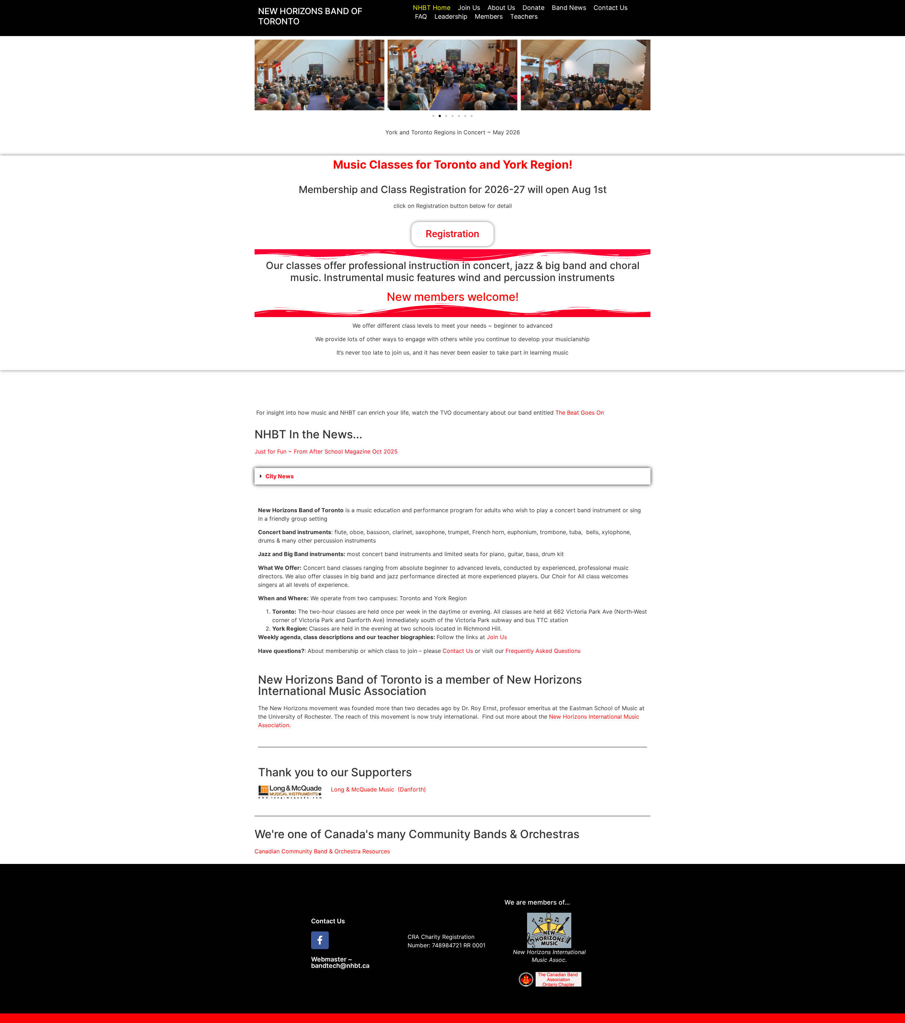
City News (279, 476)
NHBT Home (431, 7)
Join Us (469, 7)
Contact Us (610, 7)
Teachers (524, 16)
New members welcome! (453, 297)
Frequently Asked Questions (543, 650)
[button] (261, 74)
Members (489, 16)
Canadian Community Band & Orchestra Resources (322, 851)
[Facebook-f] (320, 940)
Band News (569, 7)
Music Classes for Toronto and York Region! (452, 164)
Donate (533, 7)
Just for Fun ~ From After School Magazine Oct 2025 (326, 451)
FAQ (421, 16)
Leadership (450, 16)
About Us (501, 7)
